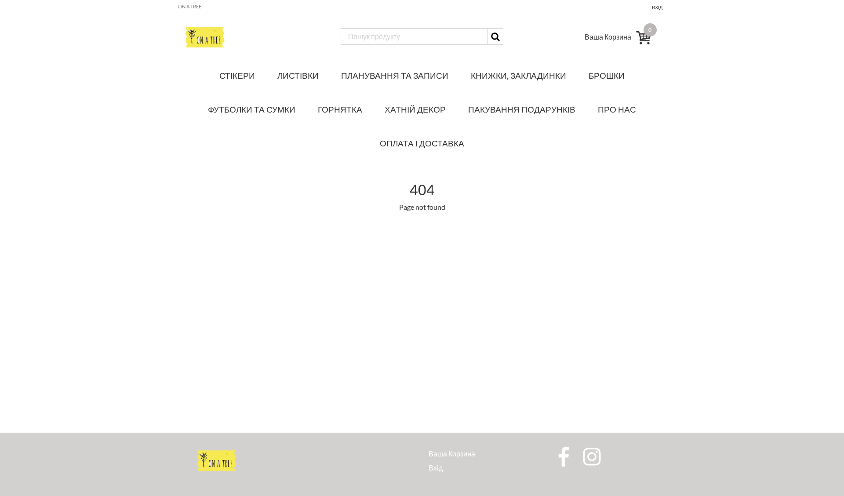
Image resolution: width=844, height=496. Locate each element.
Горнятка (340, 109)
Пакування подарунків (521, 109)
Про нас (617, 109)
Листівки (298, 75)
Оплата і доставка (422, 143)
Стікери (237, 75)
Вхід (657, 7)
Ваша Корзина (452, 453)
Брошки (607, 75)
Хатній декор (415, 109)
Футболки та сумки (251, 109)
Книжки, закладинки (518, 75)
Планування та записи (394, 75)
